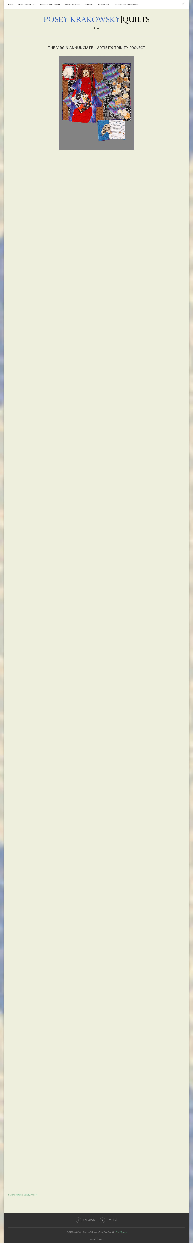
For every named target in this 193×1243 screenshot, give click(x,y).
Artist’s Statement (50, 4)
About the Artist (27, 4)
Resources (103, 4)
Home (11, 4)
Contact (89, 4)
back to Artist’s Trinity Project (22, 1194)
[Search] (183, 4)
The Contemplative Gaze (125, 4)
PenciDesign (121, 1232)
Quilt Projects (72, 4)
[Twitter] (98, 28)
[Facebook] (94, 28)
